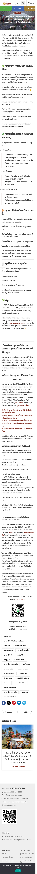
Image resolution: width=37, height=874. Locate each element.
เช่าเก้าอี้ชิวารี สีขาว (20, 683)
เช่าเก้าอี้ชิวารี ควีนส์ (20, 645)
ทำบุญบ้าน (7, 660)
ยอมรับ (18, 871)
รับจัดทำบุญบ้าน (9, 673)
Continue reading (18, 766)
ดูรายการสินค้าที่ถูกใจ (26, 857)
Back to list (18, 712)
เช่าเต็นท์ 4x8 (23, 673)
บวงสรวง (25, 692)
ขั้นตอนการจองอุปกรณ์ (8, 861)
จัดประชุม (7, 683)
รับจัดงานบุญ (8, 678)
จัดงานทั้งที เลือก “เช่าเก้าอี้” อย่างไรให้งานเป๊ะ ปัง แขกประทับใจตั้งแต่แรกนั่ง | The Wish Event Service (17, 757)
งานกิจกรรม (7, 636)
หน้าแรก (4, 854)
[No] (33, 868)
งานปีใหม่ (7, 645)
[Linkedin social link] (19, 703)
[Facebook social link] (4, 703)
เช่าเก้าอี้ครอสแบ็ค (23, 650)
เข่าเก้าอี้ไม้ (20, 655)
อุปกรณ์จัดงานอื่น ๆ (23, 405)
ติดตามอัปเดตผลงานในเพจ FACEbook (16, 445)
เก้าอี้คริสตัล (19, 403)
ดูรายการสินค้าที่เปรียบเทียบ (26, 862)
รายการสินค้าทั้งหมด (7, 857)
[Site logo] (7, 3)
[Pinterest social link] (14, 703)
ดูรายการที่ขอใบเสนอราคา (27, 854)
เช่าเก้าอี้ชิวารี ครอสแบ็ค (11, 664)
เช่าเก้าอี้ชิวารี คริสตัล (10, 697)
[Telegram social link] (24, 703)
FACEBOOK (18, 8)
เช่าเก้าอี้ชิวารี (8, 655)
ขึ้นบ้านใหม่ (26, 664)
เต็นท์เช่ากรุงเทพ (23, 669)
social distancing (10, 687)
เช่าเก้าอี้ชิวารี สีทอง (23, 678)
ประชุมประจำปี (8, 650)
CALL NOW (31, 8)
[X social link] (9, 703)
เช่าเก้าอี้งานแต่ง (20, 660)
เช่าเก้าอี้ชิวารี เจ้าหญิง (10, 692)
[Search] (23, 3)
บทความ (18, 13)
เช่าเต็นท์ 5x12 (8, 669)
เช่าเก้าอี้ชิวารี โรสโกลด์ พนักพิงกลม (14, 641)
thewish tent (17, 26)
